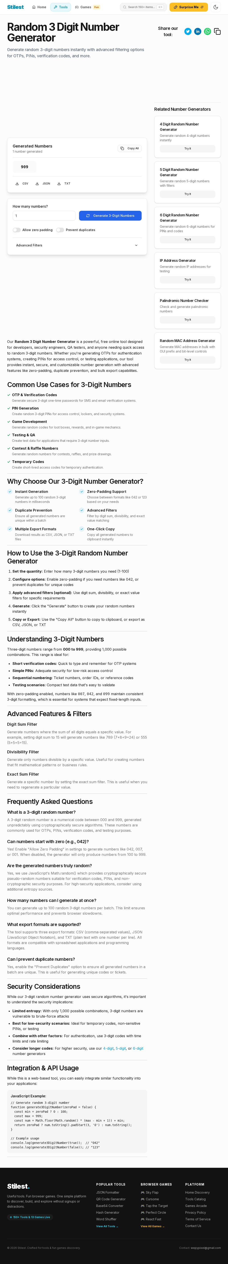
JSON (46, 183)
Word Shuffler (106, 1219)
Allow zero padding (37, 229)
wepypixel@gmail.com (206, 1248)
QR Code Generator (111, 1199)
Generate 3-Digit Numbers (113, 215)
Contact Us (193, 1226)
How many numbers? (30, 206)
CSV (25, 183)
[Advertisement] (77, 99)
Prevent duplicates (80, 229)
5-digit (121, 1048)
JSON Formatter (107, 1192)
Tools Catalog (195, 1199)
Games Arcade (196, 1206)
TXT (67, 183)
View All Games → (153, 1226)
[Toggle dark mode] (216, 7)
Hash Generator (107, 1212)
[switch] (17, 230)
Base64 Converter (109, 1206)
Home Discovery (197, 1192)
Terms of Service (198, 1219)
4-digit (108, 1048)
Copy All (133, 148)
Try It (187, 148)
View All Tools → (107, 1226)
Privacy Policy (195, 1212)
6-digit (138, 1048)
